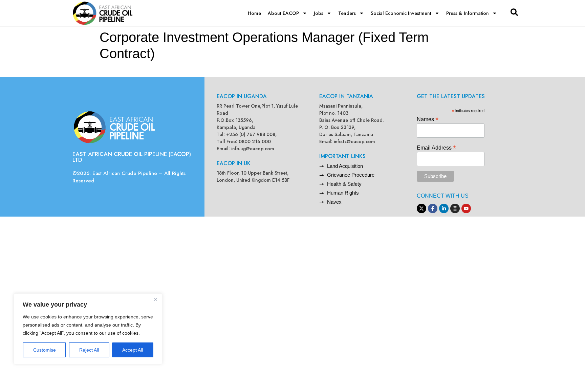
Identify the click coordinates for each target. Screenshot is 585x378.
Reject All (89, 350)
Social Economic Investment (401, 13)
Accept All (132, 350)
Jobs (318, 13)
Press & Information (467, 13)
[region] (88, 328)
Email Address (436, 147)
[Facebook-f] (432, 208)
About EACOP (283, 13)
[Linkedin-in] (444, 208)
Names (427, 119)
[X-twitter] (421, 208)
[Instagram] (455, 208)
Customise (44, 350)
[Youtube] (466, 208)
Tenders (347, 13)
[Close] (155, 299)
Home (254, 13)
